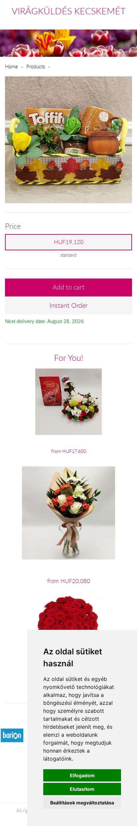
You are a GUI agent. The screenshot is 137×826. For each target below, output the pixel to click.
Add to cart (68, 287)
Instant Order (69, 305)
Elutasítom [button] (82, 789)
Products (35, 66)
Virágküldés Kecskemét (69, 11)
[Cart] (99, 21)
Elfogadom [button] (82, 775)
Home (11, 66)
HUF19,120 (68, 242)
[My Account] (127, 21)
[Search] (114, 21)
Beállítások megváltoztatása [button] (82, 802)
